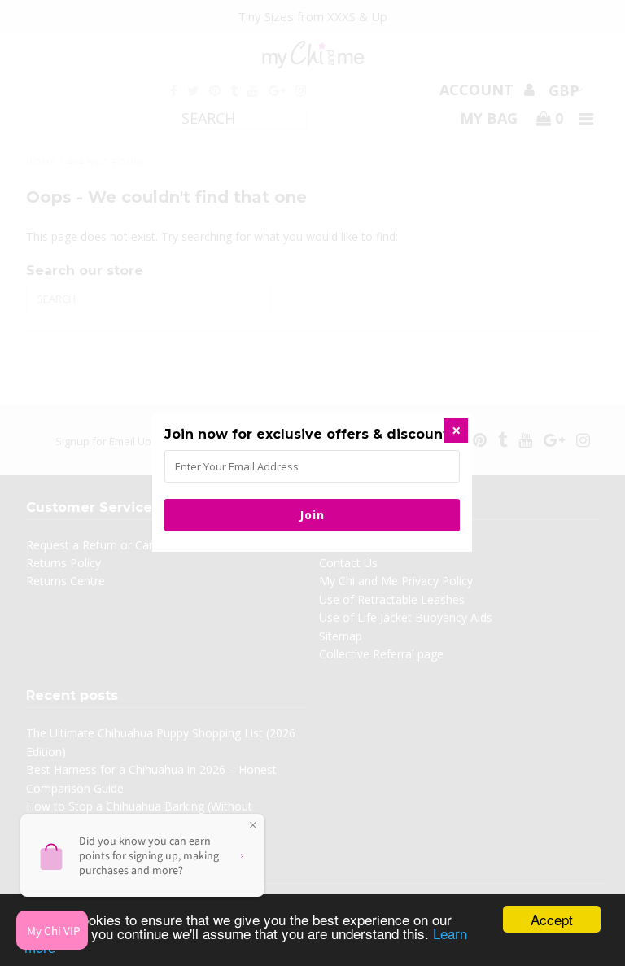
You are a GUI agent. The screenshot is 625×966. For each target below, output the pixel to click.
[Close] (456, 430)
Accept (552, 919)
